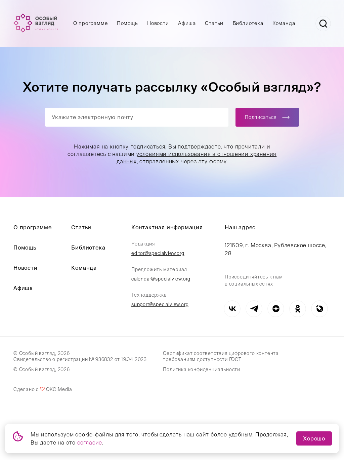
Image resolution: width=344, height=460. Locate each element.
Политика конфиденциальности (201, 369)
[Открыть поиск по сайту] (323, 23)
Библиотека (248, 23)
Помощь (127, 23)
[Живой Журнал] (320, 309)
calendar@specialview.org (160, 279)
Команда (283, 23)
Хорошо (314, 438)
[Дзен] (276, 309)
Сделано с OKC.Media (42, 389)
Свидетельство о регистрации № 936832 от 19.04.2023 (80, 359)
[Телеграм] (254, 309)
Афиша (187, 23)
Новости (158, 23)
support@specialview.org (159, 304)
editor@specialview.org (157, 253)
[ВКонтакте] (232, 309)
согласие (89, 442)
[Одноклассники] (298, 309)
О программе (90, 23)
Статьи (214, 23)
